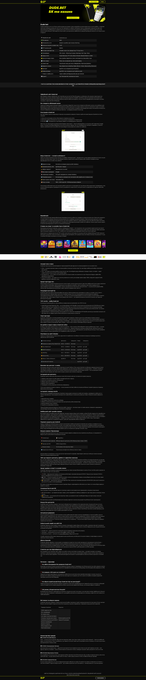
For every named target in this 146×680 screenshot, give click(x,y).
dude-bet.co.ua (63, 37)
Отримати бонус (72, 17)
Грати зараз (73, 250)
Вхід (102, 1)
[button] (42, 244)
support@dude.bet (64, 533)
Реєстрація (94, 1)
